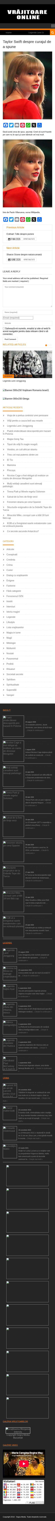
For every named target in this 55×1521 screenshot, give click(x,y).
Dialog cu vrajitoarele (17, 575)
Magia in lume (13, 632)
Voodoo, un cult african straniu (22, 449)
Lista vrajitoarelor (15, 627)
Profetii (10, 664)
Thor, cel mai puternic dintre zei (22, 455)
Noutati (10, 653)
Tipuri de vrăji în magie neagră (22, 444)
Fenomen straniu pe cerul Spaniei (24, 502)
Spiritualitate (29, 239)
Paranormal (12, 658)
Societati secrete (14, 674)
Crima (9, 565)
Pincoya (11, 470)
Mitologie (11, 643)
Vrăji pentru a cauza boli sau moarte (25, 420)
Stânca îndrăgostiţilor (26, 1021)
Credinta (10, 560)
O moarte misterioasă (26, 1127)
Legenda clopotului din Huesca (30, 1039)
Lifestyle (10, 622)
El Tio (10, 460)
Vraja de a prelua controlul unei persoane (27, 415)
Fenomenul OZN (14, 596)
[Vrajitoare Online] (27, 22)
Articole (10, 549)
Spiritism (10, 679)
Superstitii (11, 690)
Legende (8, 376)
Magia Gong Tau (15, 439)
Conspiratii (11, 554)
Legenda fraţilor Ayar (26, 985)
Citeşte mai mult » (34, 1138)
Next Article (12, 248)
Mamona (11, 465)
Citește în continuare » (35, 730)
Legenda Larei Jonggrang (24, 32)
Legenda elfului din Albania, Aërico (31, 1003)
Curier (9, 570)
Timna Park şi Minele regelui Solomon (26, 491)
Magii (9, 638)
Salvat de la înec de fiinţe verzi (22, 497)
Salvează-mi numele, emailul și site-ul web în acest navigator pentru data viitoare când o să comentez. (26, 331)
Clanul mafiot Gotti (25, 1107)
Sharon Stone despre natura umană (24, 254)
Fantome (10, 586)
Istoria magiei (13, 612)
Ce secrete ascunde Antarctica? (23, 531)
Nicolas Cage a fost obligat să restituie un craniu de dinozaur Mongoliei (37, 744)
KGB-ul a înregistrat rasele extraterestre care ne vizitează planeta (37, 919)
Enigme (10, 580)
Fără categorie (13, 591)
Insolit (9, 601)
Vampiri (10, 695)
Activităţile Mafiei (24, 1145)
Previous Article (15, 227)
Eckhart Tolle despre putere (20, 234)
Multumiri (11, 648)
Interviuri (10, 606)
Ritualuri (10, 669)
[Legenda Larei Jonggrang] (27, 364)
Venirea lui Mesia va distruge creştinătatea (34, 967)
